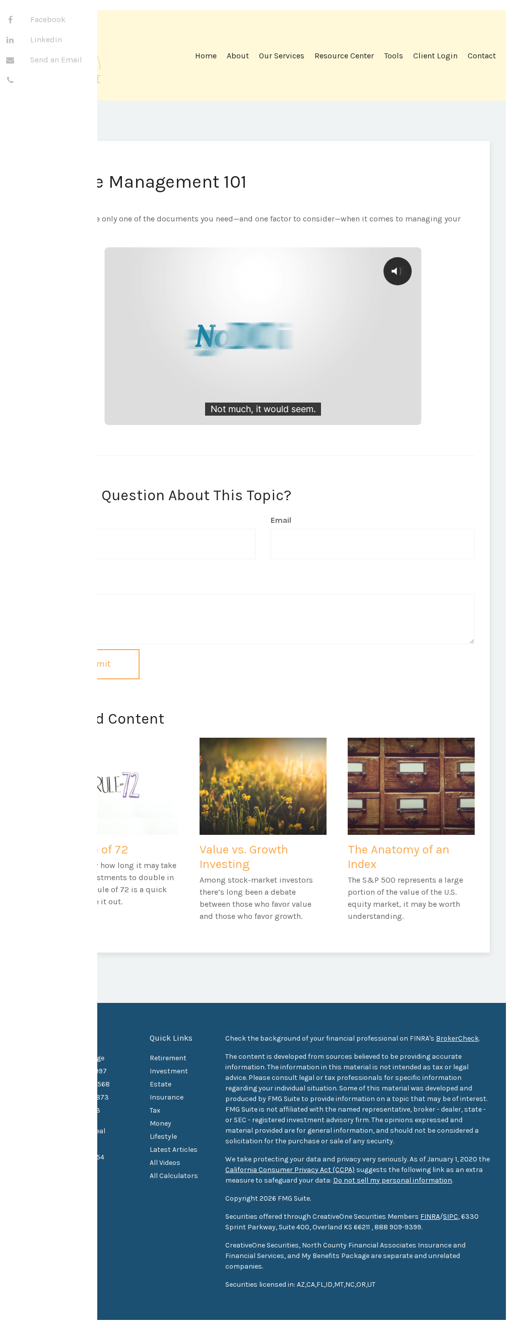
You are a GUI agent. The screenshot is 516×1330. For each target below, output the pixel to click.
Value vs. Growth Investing (244, 856)
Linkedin (46, 39)
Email (281, 520)
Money (160, 1123)
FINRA (430, 1216)
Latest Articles (174, 1149)
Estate (160, 1084)
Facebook (48, 19)
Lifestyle (163, 1136)
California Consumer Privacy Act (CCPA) (290, 1169)
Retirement (168, 1058)
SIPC (450, 1216)
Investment (169, 1071)
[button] (238, 59)
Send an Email (56, 59)
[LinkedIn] (10, 40)
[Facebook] (10, 20)
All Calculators (174, 1175)
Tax (155, 1110)
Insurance (166, 1097)
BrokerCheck (457, 1038)
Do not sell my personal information (392, 1180)
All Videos (165, 1162)
